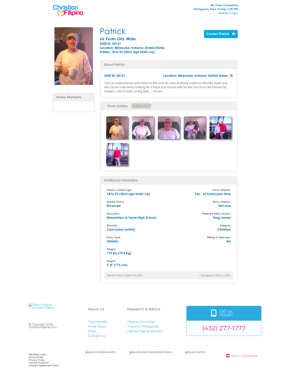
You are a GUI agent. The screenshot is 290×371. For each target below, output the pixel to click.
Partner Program (39, 362)
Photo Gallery (117, 106)
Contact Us (96, 336)
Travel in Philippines (143, 326)
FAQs (92, 331)
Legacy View (141, 105)
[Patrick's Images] (117, 127)
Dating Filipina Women (145, 331)
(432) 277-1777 (224, 328)
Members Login (37, 354)
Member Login (228, 13)
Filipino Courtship (141, 322)
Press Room (97, 326)
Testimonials (97, 322)
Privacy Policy (37, 359)
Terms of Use (36, 357)
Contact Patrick (218, 34)
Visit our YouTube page (244, 355)
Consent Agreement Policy (44, 365)
